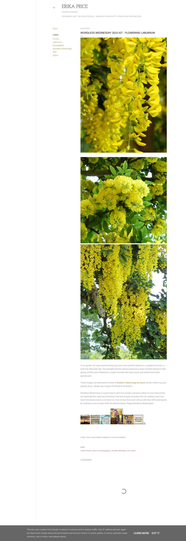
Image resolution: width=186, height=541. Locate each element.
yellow (55, 55)
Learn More (141, 533)
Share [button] (55, 29)
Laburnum (57, 42)
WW (55, 52)
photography (58, 45)
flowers (56, 39)
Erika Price (75, 7)
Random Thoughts (106, 16)
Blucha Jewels (86, 16)
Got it (156, 533)
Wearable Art (69, 16)
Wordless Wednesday (129, 16)
